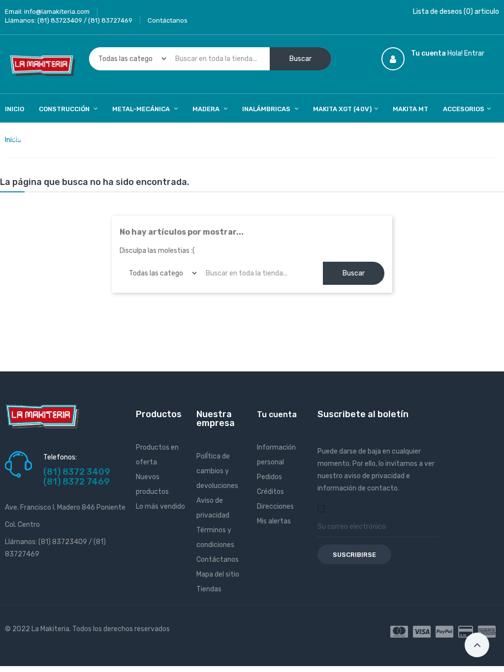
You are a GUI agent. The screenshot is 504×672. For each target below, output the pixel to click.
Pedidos (269, 477)
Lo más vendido (160, 506)
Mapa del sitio (217, 574)
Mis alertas (274, 521)
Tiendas (208, 589)
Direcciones (275, 506)
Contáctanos (168, 20)
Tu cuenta (277, 414)
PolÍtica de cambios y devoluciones (217, 471)
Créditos (270, 492)
